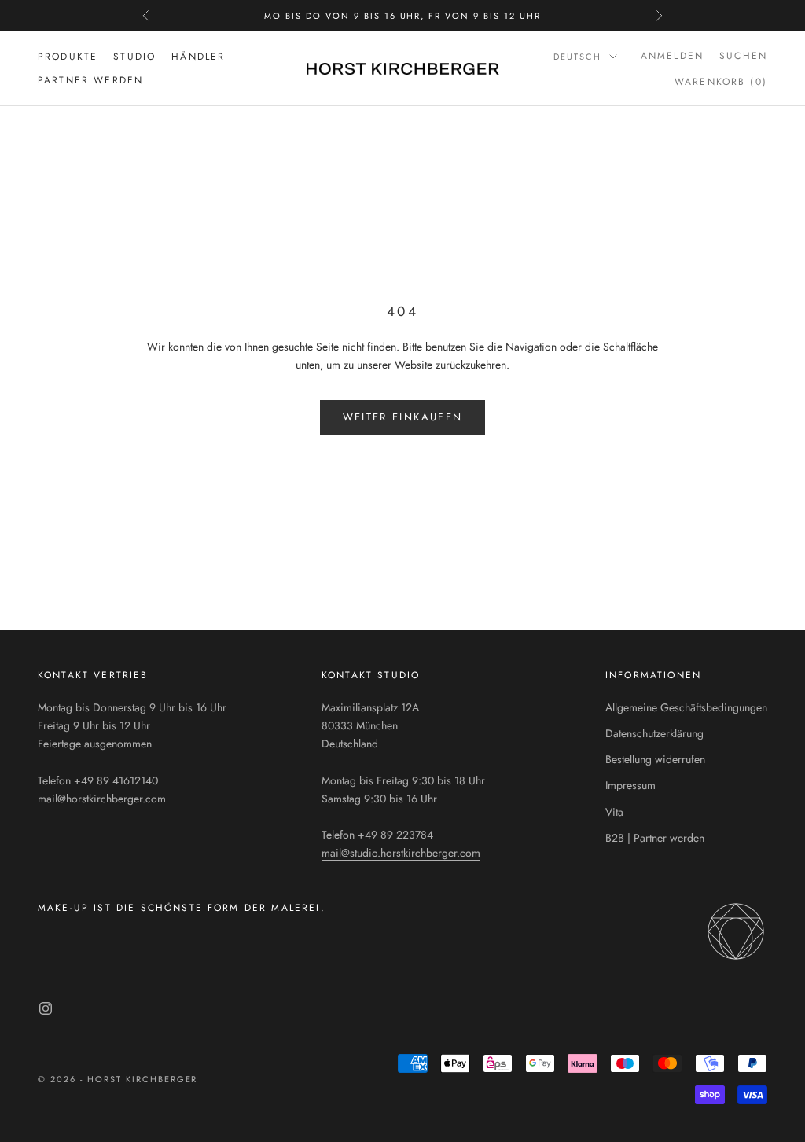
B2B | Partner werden (654, 838)
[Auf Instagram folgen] (45, 1008)
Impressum (630, 785)
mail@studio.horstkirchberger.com (401, 853)
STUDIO (134, 57)
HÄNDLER (198, 57)
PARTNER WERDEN (90, 80)
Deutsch (577, 56)
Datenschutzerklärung (654, 733)
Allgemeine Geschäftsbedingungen (686, 707)
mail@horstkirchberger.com (102, 798)
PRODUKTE (67, 57)
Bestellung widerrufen (655, 759)
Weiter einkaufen (402, 416)
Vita (614, 812)
